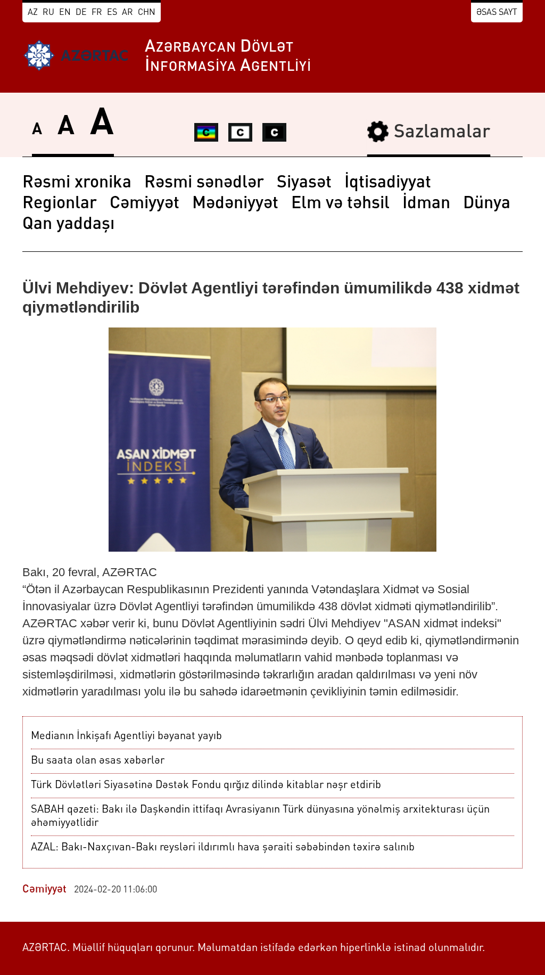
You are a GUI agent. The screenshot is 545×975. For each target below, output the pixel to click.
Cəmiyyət (144, 203)
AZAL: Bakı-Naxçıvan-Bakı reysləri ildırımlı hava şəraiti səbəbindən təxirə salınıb (223, 847)
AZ (33, 13)
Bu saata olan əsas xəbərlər (97, 761)
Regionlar (59, 203)
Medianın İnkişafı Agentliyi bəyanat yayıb (126, 736)
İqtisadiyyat (387, 183)
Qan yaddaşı (68, 224)
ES (112, 13)
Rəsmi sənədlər (204, 183)
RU (48, 13)
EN (65, 13)
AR (127, 13)
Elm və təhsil (340, 203)
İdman (426, 203)
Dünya (486, 203)
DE (81, 13)
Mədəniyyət (235, 203)
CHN (146, 13)
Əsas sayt (496, 13)
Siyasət (304, 183)
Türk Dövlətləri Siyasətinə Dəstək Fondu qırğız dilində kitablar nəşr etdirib (206, 785)
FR (97, 13)
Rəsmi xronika (76, 183)
